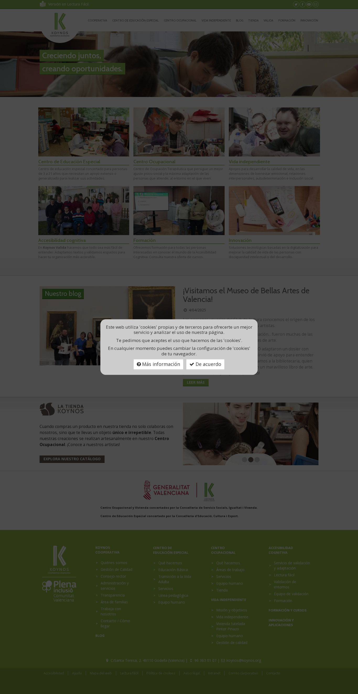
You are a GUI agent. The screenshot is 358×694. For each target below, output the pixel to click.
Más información (160, 364)
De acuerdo (207, 364)
